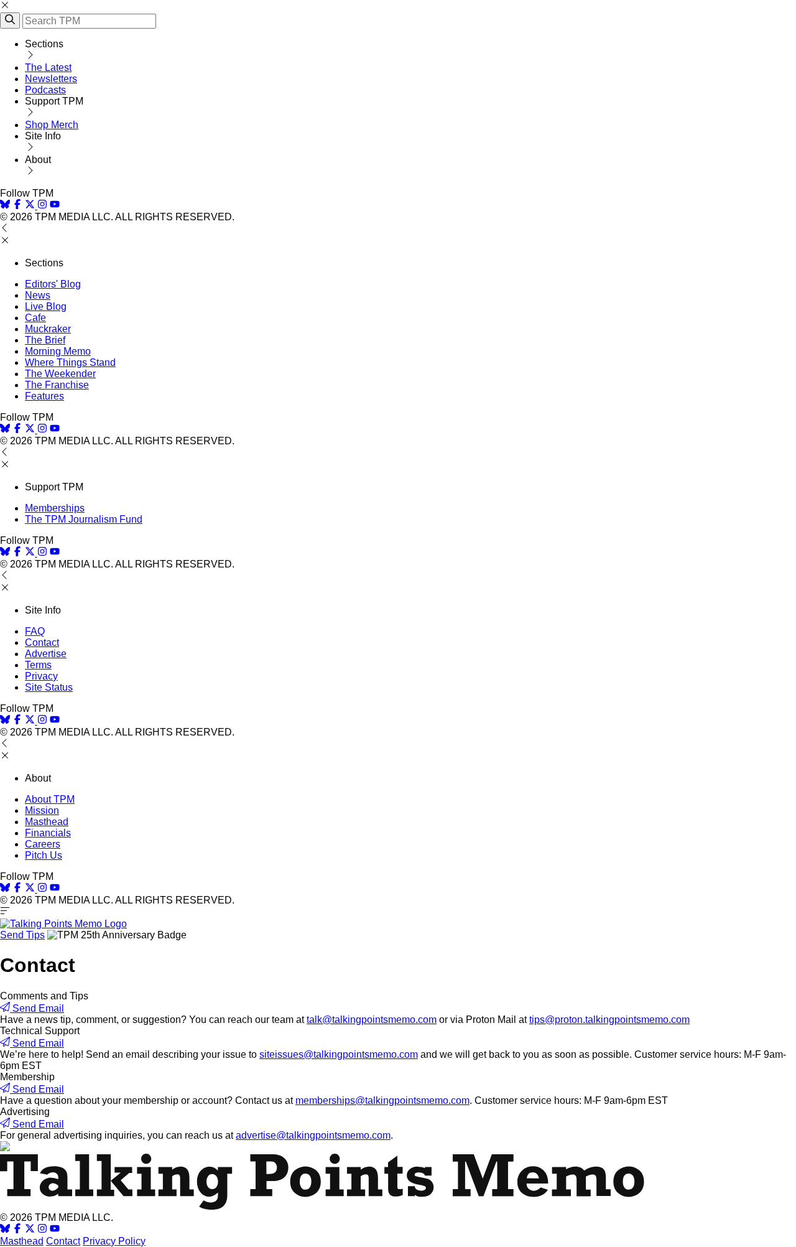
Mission (42, 810)
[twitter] (30, 1230)
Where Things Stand (70, 362)
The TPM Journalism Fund (83, 519)
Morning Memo (58, 351)
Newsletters (51, 78)
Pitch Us (43, 855)
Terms (38, 665)
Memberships (55, 508)
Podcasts (45, 90)
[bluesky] (5, 205)
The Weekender (60, 373)
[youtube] (55, 205)
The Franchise (57, 385)
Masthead (46, 821)
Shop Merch (51, 124)
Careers (42, 844)
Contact (42, 642)
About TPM (50, 799)
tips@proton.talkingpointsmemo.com (609, 1019)
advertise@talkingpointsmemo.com (313, 1135)
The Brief (45, 340)
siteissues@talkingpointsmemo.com (338, 1054)
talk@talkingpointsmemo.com (372, 1019)
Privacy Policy (114, 1241)
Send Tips (22, 935)
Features (44, 396)
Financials (48, 833)
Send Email (37, 1008)
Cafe (35, 317)
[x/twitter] (31, 205)
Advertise (46, 653)
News (37, 295)
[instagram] (42, 205)
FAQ (35, 631)
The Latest (48, 67)
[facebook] (17, 205)
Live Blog (46, 306)
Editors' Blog (53, 284)
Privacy (41, 676)
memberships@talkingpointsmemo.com (382, 1100)
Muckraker (48, 329)
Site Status (49, 687)
